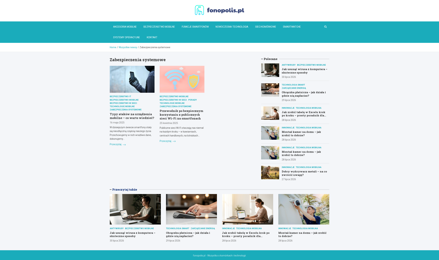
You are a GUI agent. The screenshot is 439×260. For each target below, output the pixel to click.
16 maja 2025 (117, 122)
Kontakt (152, 37)
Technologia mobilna (308, 108)
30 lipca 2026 (289, 77)
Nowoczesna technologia (232, 26)
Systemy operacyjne (126, 37)
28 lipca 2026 (289, 120)
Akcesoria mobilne (125, 26)
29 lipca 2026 (289, 100)
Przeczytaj (116, 144)
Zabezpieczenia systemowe (125, 110)
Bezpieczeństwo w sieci (123, 103)
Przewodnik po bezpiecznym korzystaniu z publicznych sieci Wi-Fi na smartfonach (181, 114)
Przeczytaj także (124, 189)
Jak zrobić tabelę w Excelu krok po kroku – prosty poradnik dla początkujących (303, 115)
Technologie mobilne (122, 106)
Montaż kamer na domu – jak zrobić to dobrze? (301, 133)
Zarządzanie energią (294, 88)
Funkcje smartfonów (195, 26)
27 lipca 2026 (289, 179)
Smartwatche (292, 26)
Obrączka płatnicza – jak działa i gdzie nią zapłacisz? (304, 93)
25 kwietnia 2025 (169, 123)
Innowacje (288, 108)
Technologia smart (293, 85)
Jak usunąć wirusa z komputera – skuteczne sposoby (304, 70)
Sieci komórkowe (265, 26)
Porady (192, 100)
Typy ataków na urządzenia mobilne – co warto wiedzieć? (132, 116)
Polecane (270, 59)
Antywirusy (289, 65)
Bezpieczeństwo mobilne (159, 26)
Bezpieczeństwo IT (120, 96)
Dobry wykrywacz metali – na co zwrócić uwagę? (304, 173)
